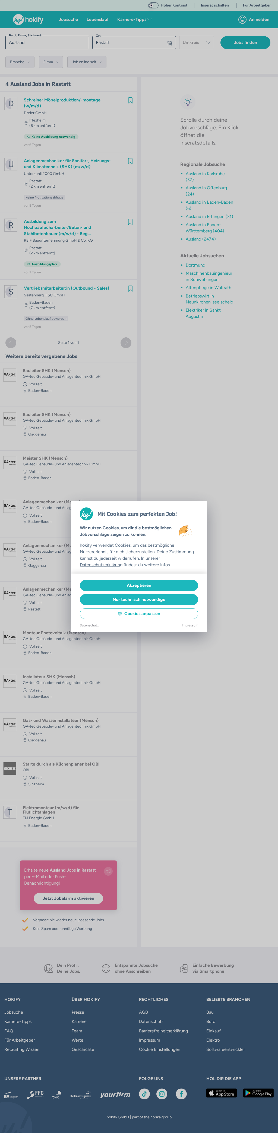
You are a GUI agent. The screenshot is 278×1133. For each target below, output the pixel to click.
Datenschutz (89, 625)
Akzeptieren (139, 585)
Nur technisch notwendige (139, 599)
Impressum (190, 625)
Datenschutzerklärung (101, 564)
